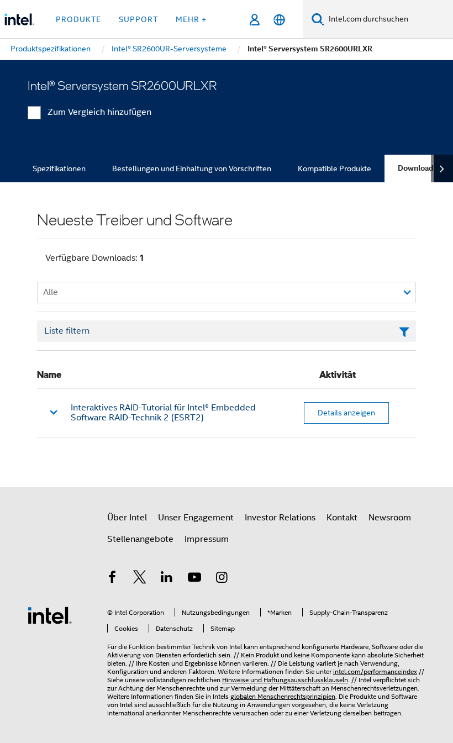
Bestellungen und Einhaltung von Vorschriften (191, 168)
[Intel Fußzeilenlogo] (50, 614)
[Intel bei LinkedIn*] (166, 579)
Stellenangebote (140, 539)
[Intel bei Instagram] (221, 579)
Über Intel (127, 517)
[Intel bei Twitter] (139, 579)
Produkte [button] (78, 19)
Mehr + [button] (191, 19)
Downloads (418, 168)
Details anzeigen (346, 413)
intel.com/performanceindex (375, 671)
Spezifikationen (59, 168)
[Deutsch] (279, 20)
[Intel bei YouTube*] (194, 579)
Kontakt (341, 517)
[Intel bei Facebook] (112, 579)
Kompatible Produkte (334, 168)
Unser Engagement (196, 517)
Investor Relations (280, 517)
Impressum (207, 539)
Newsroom (389, 517)
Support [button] (138, 19)
